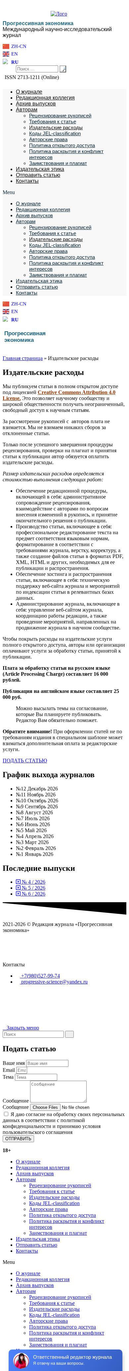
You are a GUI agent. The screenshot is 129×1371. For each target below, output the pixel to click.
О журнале (29, 92)
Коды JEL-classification (55, 133)
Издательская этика (40, 169)
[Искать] (69, 1034)
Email (9, 1070)
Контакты (27, 181)
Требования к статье (52, 121)
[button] (64, 192)
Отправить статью (38, 175)
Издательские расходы (56, 127)
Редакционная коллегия (45, 98)
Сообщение (16, 1101)
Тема (9, 1077)
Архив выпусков (36, 103)
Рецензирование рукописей (60, 115)
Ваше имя (14, 1063)
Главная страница (23, 358)
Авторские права (48, 139)
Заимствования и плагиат (58, 163)
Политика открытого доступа (62, 145)
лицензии (66, 1004)
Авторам (26, 109)
